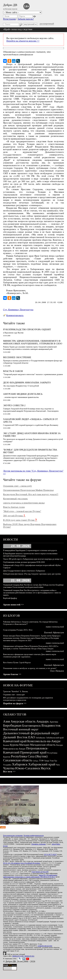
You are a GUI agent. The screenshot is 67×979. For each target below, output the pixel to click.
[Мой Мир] (14, 61)
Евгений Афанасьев (54, 632)
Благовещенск (31, 725)
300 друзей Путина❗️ (14, 515)
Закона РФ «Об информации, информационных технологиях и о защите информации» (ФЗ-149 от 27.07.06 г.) (30, 876)
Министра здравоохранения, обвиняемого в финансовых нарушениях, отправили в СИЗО (32, 342)
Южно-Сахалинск (27, 768)
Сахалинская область (17, 760)
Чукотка (8, 768)
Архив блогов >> (12, 674)
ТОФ (41, 760)
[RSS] (3, 827)
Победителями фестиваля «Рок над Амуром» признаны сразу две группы (32, 574)
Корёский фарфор (10, 598)
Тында (46, 761)
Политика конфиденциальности (34, 835)
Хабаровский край (41, 764)
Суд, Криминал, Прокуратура (18, 309)
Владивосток (51, 725)
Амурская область (23, 721)
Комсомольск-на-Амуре (43, 741)
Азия (6, 721)
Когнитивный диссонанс (15, 498)
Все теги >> (9, 771)
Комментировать (15, 315)
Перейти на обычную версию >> (22, 41)
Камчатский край (15, 741)
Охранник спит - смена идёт (17, 486)
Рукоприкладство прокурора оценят (27, 329)
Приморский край (33, 752)
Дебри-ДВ (10, 5)
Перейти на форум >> (14, 703)
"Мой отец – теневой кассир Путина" (22, 511)
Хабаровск (20, 764)
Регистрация (9, 19)
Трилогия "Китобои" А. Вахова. (15, 691)
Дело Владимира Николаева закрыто (27, 382)
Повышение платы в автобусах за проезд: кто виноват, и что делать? (29, 668)
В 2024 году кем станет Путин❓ (20, 520)
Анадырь (42, 721)
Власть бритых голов (14, 507)
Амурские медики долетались (23, 394)
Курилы (14, 744)
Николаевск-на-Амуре (14, 748)
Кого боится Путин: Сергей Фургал (17, 662)
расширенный (47, 23)
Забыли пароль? (26, 19)
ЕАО (31, 737)
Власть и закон (13, 371)
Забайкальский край (55, 737)
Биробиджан (12, 725)
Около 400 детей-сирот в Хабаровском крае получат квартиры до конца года (33, 559)
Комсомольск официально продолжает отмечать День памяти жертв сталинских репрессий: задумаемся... (29, 655)
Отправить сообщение (38, 844)
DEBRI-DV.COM (18, 956)
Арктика (54, 721)
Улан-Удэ (53, 761)
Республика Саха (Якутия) (29, 756)
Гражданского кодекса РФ (40, 872)
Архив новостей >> (13, 604)
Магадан (24, 744)
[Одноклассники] (9, 61)
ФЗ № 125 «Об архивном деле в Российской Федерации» (21, 863)
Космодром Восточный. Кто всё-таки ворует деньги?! (30, 494)
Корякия (6, 745)
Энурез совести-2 (14, 405)
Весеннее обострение (17, 357)
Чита (58, 765)
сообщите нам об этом (45, 946)
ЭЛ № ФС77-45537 (50, 854)
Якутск (45, 768)
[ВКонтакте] (5, 61)
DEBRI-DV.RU (29, 956)
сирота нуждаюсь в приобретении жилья (24, 503)
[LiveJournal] (18, 61)
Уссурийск (7, 765)
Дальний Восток (15, 737)
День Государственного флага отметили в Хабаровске (24, 571)
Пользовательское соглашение (13, 835)
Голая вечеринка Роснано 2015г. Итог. (18, 630)
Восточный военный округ (20, 729)
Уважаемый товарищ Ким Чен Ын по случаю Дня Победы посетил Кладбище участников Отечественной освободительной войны (33, 586)
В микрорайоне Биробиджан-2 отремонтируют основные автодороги (30, 550)
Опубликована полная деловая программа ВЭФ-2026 (24, 562)
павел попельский (55, 626)
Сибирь (35, 761)
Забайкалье (40, 737)
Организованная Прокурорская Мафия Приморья (28, 490)
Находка (59, 745)
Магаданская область (42, 744)
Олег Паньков (57, 671)
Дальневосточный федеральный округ (31, 733)
